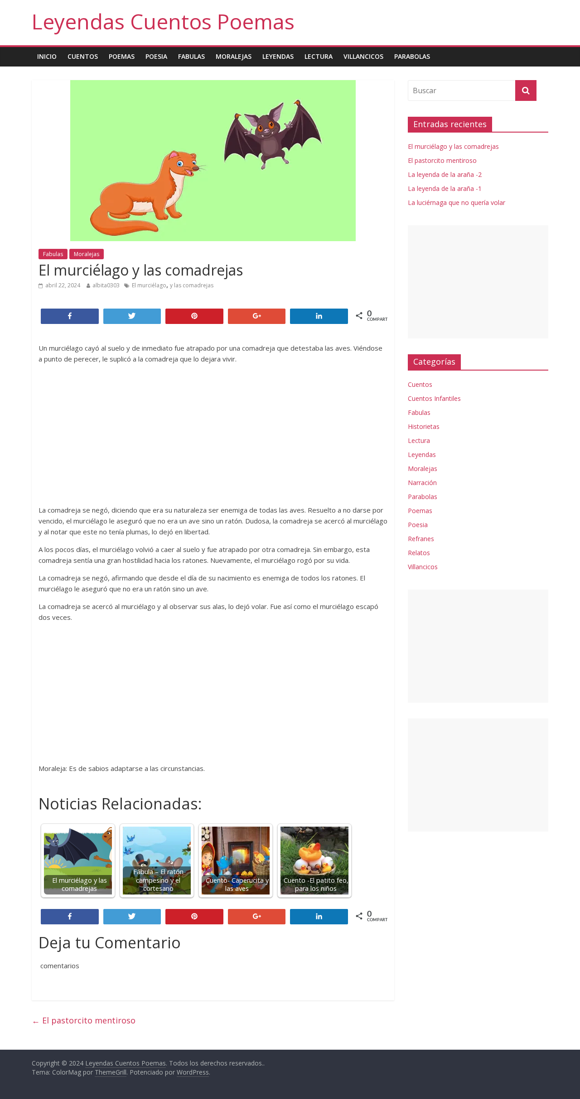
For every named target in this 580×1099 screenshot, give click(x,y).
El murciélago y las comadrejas (453, 146)
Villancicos (363, 56)
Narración (422, 482)
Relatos (419, 552)
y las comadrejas (191, 285)
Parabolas (412, 56)
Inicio (47, 56)
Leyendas (278, 56)
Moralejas (233, 56)
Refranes (421, 538)
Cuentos (83, 56)
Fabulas (191, 56)
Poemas (122, 56)
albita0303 (106, 285)
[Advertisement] (213, 434)
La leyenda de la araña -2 (445, 174)
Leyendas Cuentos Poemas (163, 21)
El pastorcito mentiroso (83, 1020)
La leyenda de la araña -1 (445, 188)
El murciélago (149, 285)
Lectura (318, 56)
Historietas (424, 426)
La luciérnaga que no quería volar (456, 202)
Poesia (156, 56)
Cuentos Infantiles (434, 398)
